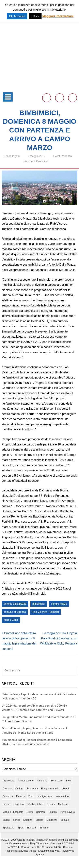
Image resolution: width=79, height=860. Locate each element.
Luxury (51, 804)
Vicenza (67, 156)
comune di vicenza (15, 611)
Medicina (63, 804)
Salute (6, 819)
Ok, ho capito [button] (17, 16)
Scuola (39, 819)
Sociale (65, 819)
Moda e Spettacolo (13, 812)
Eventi (57, 156)
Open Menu (8, 97)
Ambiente (42, 780)
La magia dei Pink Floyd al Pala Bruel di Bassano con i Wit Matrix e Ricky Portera (58, 638)
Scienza (27, 819)
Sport (20, 827)
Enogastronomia (50, 788)
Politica (53, 812)
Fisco (31, 796)
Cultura (19, 788)
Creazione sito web (48, 850)
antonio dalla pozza (15, 603)
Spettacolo (8, 827)
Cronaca (7, 788)
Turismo (44, 827)
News (30, 812)
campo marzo (59, 603)
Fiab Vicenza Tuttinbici (45, 611)
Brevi (69, 780)
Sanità (16, 819)
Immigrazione (44, 796)
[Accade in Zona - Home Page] (39, 88)
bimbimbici (38, 603)
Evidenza (8, 796)
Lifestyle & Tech (35, 804)
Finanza (20, 796)
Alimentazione (26, 780)
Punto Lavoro (67, 812)
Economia (32, 788)
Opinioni (40, 812)
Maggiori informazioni (58, 16)
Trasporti (31, 827)
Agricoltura (9, 780)
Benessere (57, 780)
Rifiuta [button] (35, 16)
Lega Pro (19, 804)
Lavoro (6, 804)
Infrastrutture (62, 796)
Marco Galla (11, 619)
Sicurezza (51, 819)
